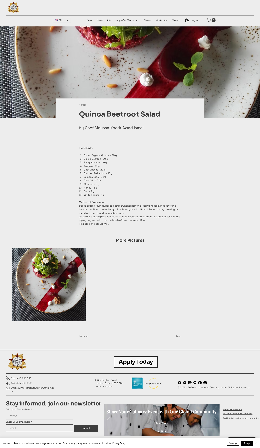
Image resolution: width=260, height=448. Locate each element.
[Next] (215, 420)
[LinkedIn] (184, 382)
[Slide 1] (158, 431)
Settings (233, 443)
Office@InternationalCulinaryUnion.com (33, 389)
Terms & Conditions (232, 409)
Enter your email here (18, 422)
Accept (247, 443)
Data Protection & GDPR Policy (238, 413)
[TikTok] (200, 382)
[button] (212, 20)
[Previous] (108, 420)
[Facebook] (179, 382)
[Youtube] (195, 382)
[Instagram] (190, 382)
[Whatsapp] (205, 382)
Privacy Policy (118, 443)
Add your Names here (18, 409)
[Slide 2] (162, 431)
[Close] (256, 443)
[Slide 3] (165, 431)
